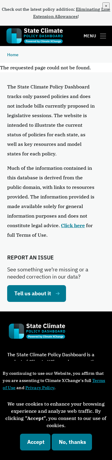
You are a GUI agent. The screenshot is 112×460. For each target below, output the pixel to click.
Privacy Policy (39, 387)
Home (13, 54)
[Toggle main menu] (103, 35)
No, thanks (72, 441)
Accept (36, 441)
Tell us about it (32, 293)
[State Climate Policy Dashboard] (37, 36)
